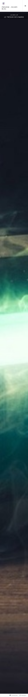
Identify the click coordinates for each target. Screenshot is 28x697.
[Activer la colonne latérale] (25, 6)
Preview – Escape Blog (9, 8)
